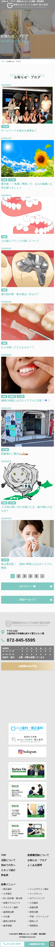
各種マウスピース (11, 903)
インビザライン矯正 (39, 889)
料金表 (4, 875)
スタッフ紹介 (8, 870)
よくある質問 (35, 865)
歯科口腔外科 (9, 921)
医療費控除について (38, 855)
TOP (3, 61)
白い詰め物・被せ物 (12, 898)
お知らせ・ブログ (37, 860)
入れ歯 (6, 916)
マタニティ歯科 (10, 907)
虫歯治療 (34, 907)
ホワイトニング (37, 898)
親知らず (34, 921)
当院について (8, 860)
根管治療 (34, 912)
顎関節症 (34, 925)
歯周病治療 (8, 912)
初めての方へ (8, 865)
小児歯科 (34, 903)
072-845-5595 (14, 944)
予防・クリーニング (39, 916)
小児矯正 (7, 893)
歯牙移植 (7, 925)
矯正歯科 (7, 889)
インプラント (36, 893)
